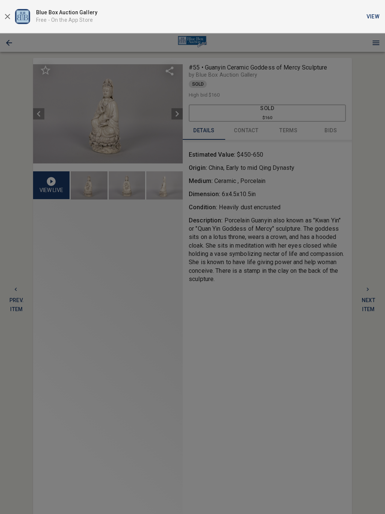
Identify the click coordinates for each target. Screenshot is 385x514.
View (373, 17)
